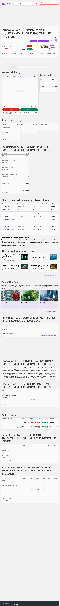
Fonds (8, 7)
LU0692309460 (5, 219)
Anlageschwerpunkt (33, 66)
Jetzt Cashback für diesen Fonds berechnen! (46, 45)
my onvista (25, 3)
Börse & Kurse (3, 7)
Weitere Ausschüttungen (31, 131)
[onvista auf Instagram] (17, 605)
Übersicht (14, 66)
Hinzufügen (33, 41)
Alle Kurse (25, 66)
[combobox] (23, 76)
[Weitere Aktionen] (56, 422)
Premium (32, 3)
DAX (22, 605)
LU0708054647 (5, 223)
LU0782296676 (5, 209)
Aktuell (19, 3)
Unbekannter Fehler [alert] (46, 2)
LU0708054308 (5, 216)
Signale (54, 41)
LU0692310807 (5, 229)
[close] (57, 1)
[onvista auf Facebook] (12, 605)
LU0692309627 (5, 213)
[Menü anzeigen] (15, 4)
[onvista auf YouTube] (14, 605)
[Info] (56, 53)
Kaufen (29, 49)
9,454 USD (38, 426)
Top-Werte (40, 605)
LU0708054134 (5, 206)
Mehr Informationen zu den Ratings (48, 335)
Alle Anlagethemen (51, 311)
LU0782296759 (5, 226)
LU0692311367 (5, 233)
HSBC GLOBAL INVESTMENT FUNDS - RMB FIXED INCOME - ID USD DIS (21, 7)
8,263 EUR (37, 422)
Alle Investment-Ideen (50, 275)
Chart (20, 66)
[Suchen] (34, 76)
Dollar (31, 605)
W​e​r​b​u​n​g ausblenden (40, 15)
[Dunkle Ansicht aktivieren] (7, 0)
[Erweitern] (47, 41)
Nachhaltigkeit (44, 66)
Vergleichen (43, 41)
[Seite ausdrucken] (56, 37)
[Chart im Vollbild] (37, 76)
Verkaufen (30, 45)
